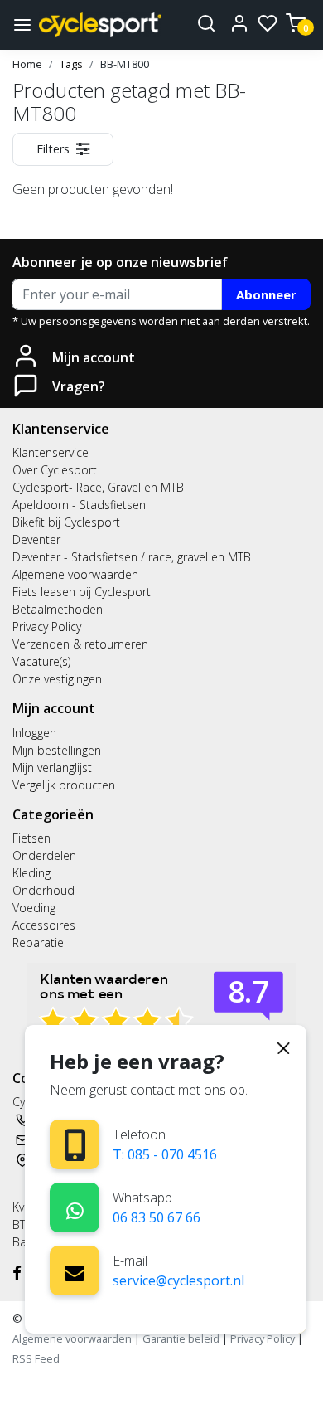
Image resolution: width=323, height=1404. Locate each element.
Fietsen (31, 838)
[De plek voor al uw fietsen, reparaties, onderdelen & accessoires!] (100, 24)
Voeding (33, 908)
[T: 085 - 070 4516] (75, 1144)
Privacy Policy (46, 626)
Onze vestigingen (57, 679)
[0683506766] (75, 1207)
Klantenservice (50, 452)
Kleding (31, 873)
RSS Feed (36, 1358)
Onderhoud (43, 890)
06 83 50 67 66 (156, 1217)
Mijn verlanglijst (52, 767)
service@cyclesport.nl (178, 1280)
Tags (71, 63)
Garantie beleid (182, 1338)
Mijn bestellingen (56, 750)
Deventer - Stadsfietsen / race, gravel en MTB (131, 557)
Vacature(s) (41, 661)
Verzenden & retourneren (80, 644)
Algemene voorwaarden (75, 574)
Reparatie (38, 942)
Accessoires (43, 925)
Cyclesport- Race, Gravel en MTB (98, 487)
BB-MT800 (124, 63)
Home (27, 63)
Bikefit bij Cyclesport (66, 522)
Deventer (36, 539)
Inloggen (34, 733)
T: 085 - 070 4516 (165, 1154)
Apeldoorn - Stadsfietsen (79, 505)
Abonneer (266, 294)
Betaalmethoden (57, 609)
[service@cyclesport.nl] (74, 1270)
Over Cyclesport (54, 470)
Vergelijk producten (63, 785)
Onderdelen (44, 855)
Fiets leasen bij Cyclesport (81, 592)
